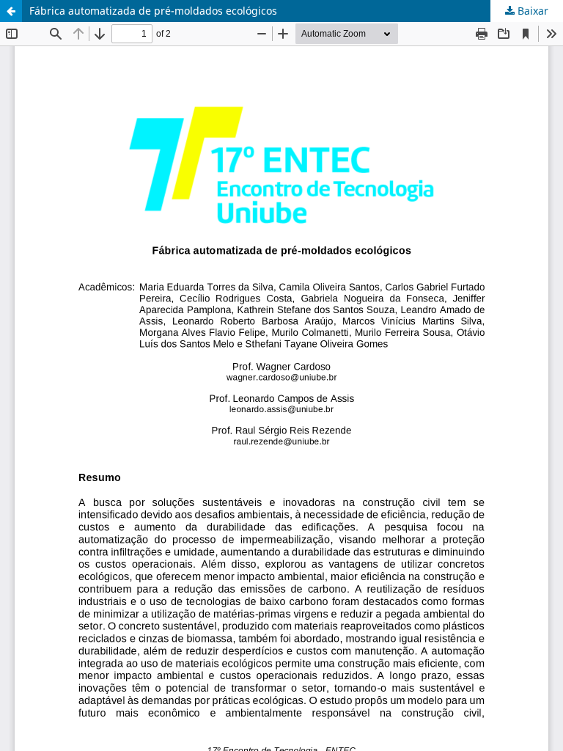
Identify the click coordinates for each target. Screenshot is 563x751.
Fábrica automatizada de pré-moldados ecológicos (153, 11)
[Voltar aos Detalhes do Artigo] (11, 11)
